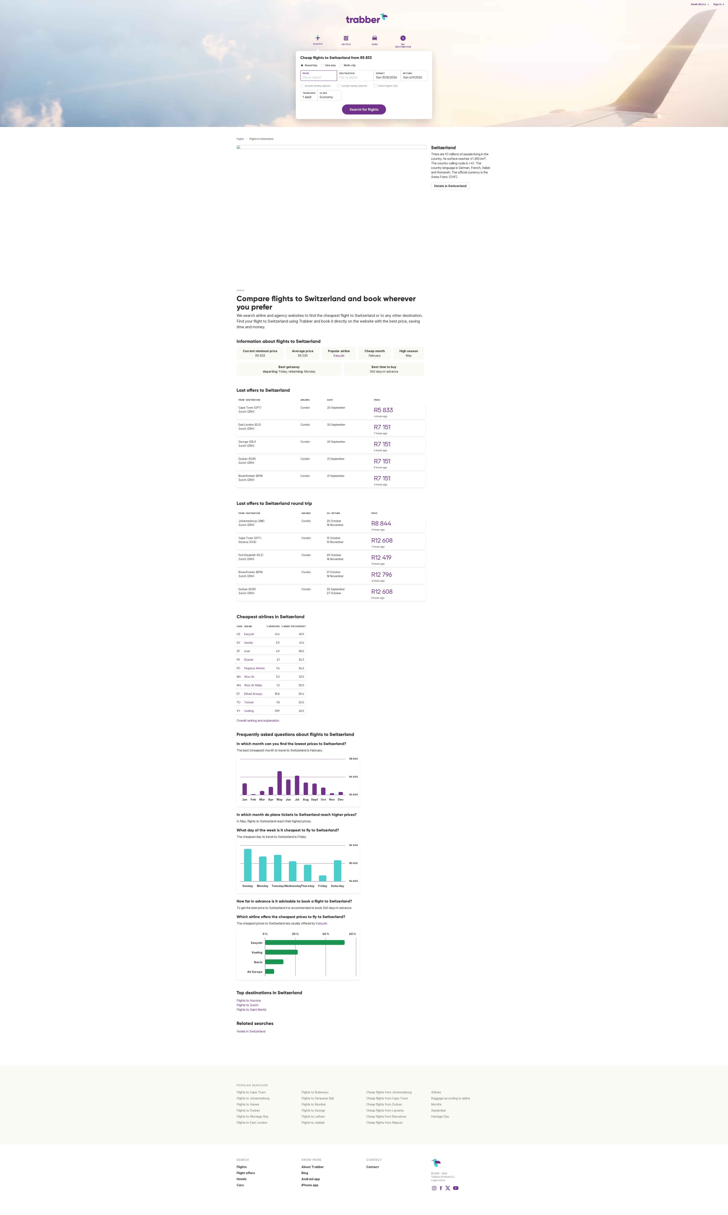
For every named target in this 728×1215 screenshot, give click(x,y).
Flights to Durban (248, 1110)
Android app (310, 1179)
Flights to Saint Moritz (251, 1009)
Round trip (311, 65)
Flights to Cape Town (251, 1092)
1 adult (307, 97)
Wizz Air (249, 676)
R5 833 (383, 410)
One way (330, 65)
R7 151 (382, 427)
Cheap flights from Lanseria (385, 1110)
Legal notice (438, 1180)
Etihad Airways (253, 693)
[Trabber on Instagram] (434, 1190)
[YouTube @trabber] (455, 1190)
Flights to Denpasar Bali (317, 1098)
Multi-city (350, 65)
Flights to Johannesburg (253, 1098)
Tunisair (249, 702)
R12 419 (381, 557)
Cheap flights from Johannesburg (389, 1092)
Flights (242, 1167)
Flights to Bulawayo (315, 1092)
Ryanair (248, 659)
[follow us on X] (448, 1190)
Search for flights (364, 109)
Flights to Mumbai (313, 1104)
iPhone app (309, 1185)
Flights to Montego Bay (253, 1116)
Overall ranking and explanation (258, 720)
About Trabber (312, 1167)
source (240, 290)
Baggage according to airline (450, 1098)
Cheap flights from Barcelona (386, 1116)
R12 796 (381, 574)
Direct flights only (388, 86)
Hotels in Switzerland (251, 1031)
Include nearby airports (317, 86)
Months (436, 1104)
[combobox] (318, 75)
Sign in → (718, 4)
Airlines (436, 1092)
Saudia (248, 642)
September (438, 1110)
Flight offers (246, 1173)
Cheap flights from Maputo (384, 1122)
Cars (240, 1185)
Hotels (241, 1179)
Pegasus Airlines (254, 668)
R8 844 (381, 523)
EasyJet (338, 355)
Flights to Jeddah (313, 1122)
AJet (247, 651)
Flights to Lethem (313, 1116)
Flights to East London (252, 1122)
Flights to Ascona (249, 1000)
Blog (304, 1173)
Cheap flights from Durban (384, 1104)
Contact (372, 1167)
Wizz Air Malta (253, 685)
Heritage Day (440, 1116)
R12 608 (382, 540)
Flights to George (313, 1110)
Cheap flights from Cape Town (387, 1098)
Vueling (249, 710)
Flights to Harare (248, 1104)
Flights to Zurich (247, 1005)
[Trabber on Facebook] (441, 1190)
